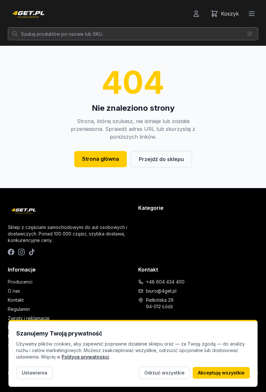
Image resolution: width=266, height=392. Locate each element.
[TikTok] (32, 252)
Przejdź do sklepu (161, 159)
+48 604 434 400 (165, 282)
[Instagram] (21, 252)
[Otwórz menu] (251, 13)
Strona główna (100, 159)
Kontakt (16, 300)
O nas (14, 291)
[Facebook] (11, 252)
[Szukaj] (15, 34)
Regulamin (19, 309)
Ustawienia (34, 372)
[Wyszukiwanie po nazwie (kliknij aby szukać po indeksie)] (249, 33)
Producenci (20, 282)
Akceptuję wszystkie (221, 372)
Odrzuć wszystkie (164, 372)
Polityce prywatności (85, 357)
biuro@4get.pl (161, 291)
